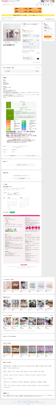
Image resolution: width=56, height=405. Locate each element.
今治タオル (5, 371)
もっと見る (50, 315)
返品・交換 (13, 189)
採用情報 (33, 402)
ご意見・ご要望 (42, 402)
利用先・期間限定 (51, 28)
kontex (21, 371)
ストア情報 (17, 189)
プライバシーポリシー (14, 402)
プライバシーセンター (20, 402)
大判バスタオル (24, 385)
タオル (15, 17)
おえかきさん (34, 385)
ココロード (2, 17)
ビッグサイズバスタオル (45, 385)
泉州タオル (9, 371)
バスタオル (5, 385)
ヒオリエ (14, 371)
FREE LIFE (35, 371)
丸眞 (39, 371)
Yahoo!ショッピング (20, 401)
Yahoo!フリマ (37, 401)
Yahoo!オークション (31, 401)
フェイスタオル (18, 385)
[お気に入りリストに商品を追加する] (52, 38)
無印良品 (42, 371)
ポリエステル (10, 378)
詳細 (37, 46)
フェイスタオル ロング (7, 387)
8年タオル (17, 371)
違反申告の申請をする (37, 62)
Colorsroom (25, 371)
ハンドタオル (39, 385)
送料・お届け (8, 189)
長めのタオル (13, 385)
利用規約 (24, 402)
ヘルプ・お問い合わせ (37, 402)
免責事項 (31, 402)
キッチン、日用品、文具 (16, 147)
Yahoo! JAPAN (26, 401)
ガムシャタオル (31, 371)
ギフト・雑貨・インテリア (9, 17)
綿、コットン (5, 378)
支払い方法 (4, 189)
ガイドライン (27, 402)
